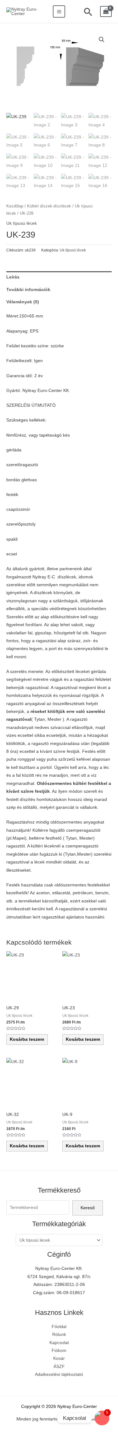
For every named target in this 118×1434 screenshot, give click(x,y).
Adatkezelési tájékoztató (59, 1374)
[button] (101, 39)
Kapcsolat (59, 1342)
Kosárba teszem (27, 1039)
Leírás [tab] (13, 277)
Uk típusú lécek (21, 223)
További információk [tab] (28, 289)
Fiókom (59, 1350)
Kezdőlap (14, 206)
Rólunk (59, 1334)
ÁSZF (59, 1366)
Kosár (59, 1358)
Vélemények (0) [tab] (22, 302)
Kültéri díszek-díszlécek (49, 206)
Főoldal (59, 1326)
